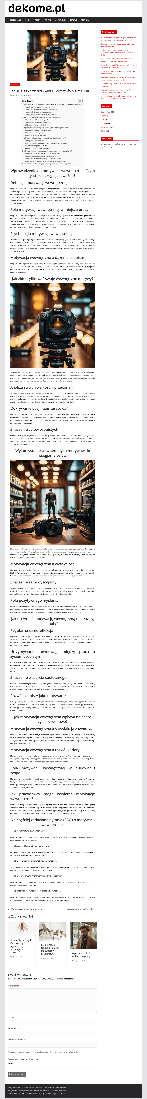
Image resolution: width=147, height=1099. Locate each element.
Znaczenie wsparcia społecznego (38, 146)
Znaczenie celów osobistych (36, 125)
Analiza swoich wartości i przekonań (39, 120)
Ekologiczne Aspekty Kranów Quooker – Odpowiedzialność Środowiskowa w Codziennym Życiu (119, 52)
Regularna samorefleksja (35, 141)
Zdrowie (73, 20)
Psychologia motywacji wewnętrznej (39, 112)
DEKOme (25, 1088)
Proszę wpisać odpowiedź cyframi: (23, 1059)
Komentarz (13, 986)
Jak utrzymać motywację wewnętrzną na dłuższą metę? (45, 138)
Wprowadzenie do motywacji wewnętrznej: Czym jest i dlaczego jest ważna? (53, 104)
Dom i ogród (15, 20)
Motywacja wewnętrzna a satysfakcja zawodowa (43, 153)
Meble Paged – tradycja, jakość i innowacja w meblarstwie (50, 949)
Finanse (28, 20)
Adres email (14, 1028)
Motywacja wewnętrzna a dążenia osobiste (42, 115)
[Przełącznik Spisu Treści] (79, 101)
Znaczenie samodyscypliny (36, 133)
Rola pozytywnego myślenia (36, 135)
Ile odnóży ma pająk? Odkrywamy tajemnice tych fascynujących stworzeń (21, 946)
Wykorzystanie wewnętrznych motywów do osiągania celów (46, 128)
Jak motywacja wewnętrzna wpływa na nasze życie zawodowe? (48, 151)
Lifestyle (47, 20)
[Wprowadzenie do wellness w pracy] (83, 923)
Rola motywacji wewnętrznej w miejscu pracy (42, 109)
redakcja (28, 95)
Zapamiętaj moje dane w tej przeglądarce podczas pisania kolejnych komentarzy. (46, 1052)
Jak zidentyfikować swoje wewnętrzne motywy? (42, 117)
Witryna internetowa (17, 1039)
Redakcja (85, 20)
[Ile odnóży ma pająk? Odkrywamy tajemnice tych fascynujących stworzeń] (21, 923)
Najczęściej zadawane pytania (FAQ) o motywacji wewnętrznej (47, 164)
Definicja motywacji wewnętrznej (38, 107)
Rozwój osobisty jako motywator (38, 148)
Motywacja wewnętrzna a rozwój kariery (41, 156)
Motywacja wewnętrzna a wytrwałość (40, 130)
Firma (37, 20)
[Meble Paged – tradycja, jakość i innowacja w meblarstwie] (52, 923)
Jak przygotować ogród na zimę (81, 909)
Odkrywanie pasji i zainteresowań (38, 122)
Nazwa (12, 1017)
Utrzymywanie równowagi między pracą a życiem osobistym (47, 143)
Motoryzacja (60, 20)
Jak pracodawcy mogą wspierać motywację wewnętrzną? (46, 161)
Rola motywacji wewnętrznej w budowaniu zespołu (44, 159)
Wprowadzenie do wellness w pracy (26, 909)
